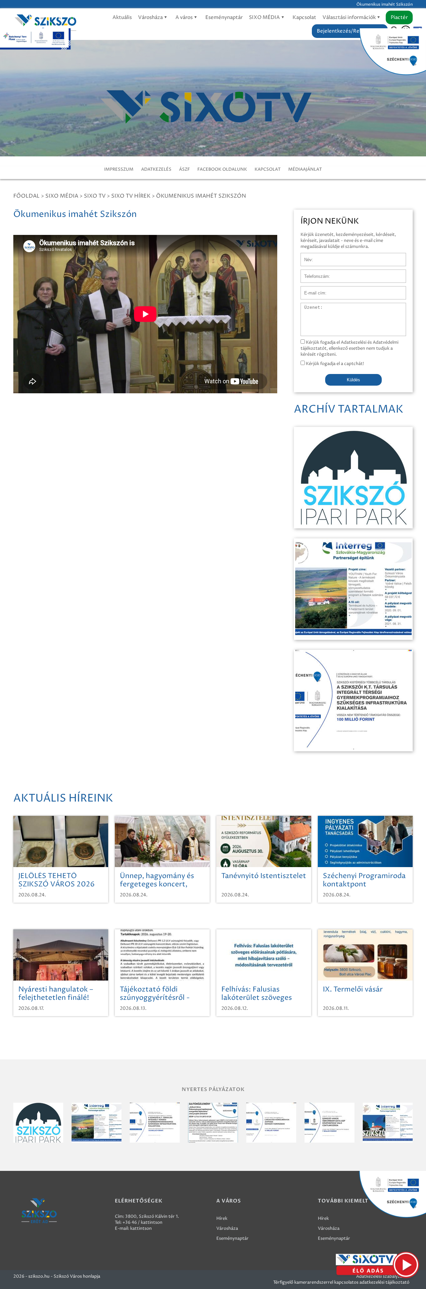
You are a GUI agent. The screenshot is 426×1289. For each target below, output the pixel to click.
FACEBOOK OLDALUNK (222, 169)
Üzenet (308, 306)
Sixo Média (61, 196)
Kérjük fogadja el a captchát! (334, 364)
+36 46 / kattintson (142, 1222)
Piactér (399, 17)
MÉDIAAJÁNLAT (305, 169)
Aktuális (122, 17)
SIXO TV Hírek (130, 196)
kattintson (141, 1228)
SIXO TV (95, 196)
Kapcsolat (304, 17)
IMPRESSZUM (118, 169)
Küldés (353, 379)
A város (184, 17)
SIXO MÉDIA (265, 17)
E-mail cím (311, 289)
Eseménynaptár (224, 17)
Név (305, 256)
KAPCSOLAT (268, 169)
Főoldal (26, 196)
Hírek (221, 1218)
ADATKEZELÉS (156, 169)
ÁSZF (184, 169)
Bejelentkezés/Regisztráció (350, 31)
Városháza (151, 17)
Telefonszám (313, 273)
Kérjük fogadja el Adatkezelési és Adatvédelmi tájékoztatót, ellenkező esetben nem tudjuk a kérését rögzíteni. (349, 348)
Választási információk (349, 17)
